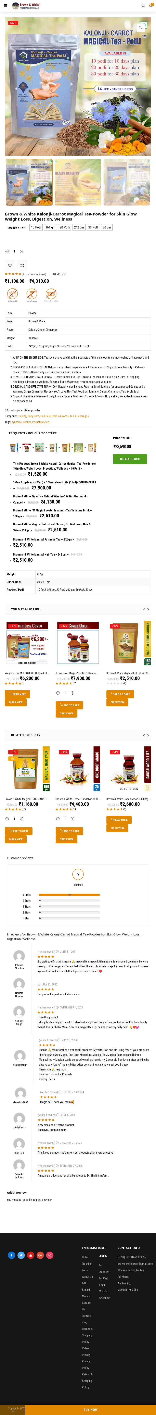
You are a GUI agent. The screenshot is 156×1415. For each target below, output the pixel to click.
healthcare (29, 422)
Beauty (22, 416)
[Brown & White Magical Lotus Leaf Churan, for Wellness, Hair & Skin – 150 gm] (128, 642)
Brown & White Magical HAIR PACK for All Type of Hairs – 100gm (42, 799)
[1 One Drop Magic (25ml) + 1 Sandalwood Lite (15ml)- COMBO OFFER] (78, 642)
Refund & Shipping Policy (87, 1381)
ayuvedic (17, 422)
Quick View (16, 702)
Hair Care (45, 416)
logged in (27, 1199)
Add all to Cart (130, 459)
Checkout (104, 1298)
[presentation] (144, 609)
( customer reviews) (34, 274)
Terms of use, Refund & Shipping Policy (87, 1328)
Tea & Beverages (79, 416)
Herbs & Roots (60, 416)
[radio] (36, 227)
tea (47, 422)
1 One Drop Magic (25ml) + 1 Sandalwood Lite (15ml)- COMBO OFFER (94, 673)
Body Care (33, 416)
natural (40, 422)
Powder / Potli (16, 228)
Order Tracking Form (87, 1264)
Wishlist (103, 1291)
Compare (22, 265)
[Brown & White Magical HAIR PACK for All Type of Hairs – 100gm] (27, 768)
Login (102, 1285)
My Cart (103, 1278)
